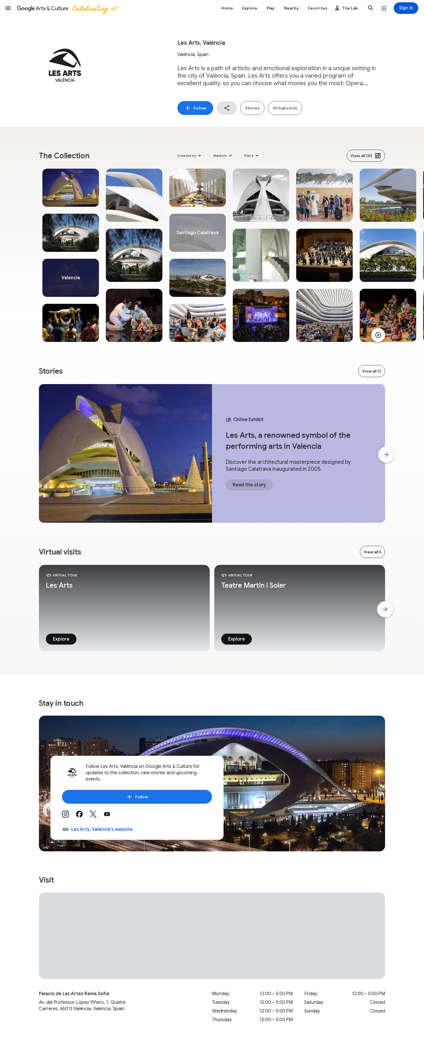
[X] (97, 816)
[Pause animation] (378, 335)
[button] (8, 8)
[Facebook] (83, 816)
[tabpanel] (70, 255)
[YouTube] (110, 816)
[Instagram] (69, 816)
